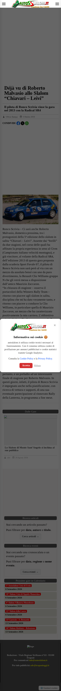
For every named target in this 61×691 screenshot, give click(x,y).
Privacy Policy (45, 358)
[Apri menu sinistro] (4, 4)
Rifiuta (37, 365)
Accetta (26, 365)
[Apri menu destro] (57, 4)
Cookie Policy (26, 358)
